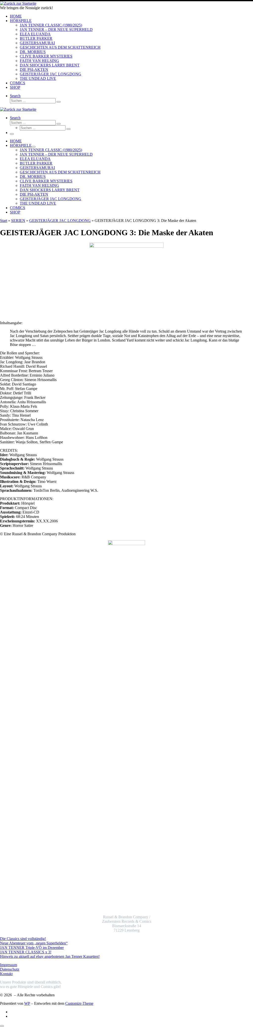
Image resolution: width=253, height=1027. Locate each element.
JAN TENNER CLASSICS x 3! (25, 952)
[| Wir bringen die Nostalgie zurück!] (18, 3)
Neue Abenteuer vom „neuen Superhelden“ (34, 943)
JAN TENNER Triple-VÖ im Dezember (32, 947)
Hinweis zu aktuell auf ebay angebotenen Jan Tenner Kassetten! (50, 956)
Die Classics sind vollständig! (23, 939)
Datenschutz (9, 969)
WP (27, 1003)
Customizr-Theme (79, 1003)
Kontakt (6, 974)
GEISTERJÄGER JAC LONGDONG (60, 220)
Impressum (8, 965)
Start (3, 220)
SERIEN (18, 220)
